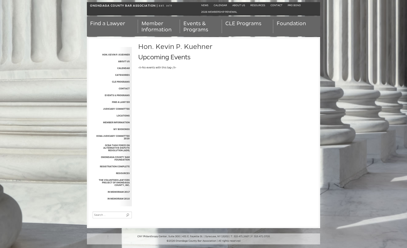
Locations (123, 115)
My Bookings (121, 129)
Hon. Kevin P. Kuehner (116, 54)
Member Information (116, 122)
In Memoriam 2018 (118, 198)
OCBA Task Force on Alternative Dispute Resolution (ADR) (116, 148)
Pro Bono (294, 5)
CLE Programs (243, 23)
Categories (122, 75)
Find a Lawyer (107, 23)
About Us (238, 5)
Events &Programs (195, 27)
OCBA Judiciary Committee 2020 (113, 137)
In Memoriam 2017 (119, 192)
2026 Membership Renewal (219, 12)
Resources (257, 5)
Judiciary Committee (116, 109)
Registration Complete (115, 166)
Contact (276, 5)
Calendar (220, 5)
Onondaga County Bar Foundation (115, 158)
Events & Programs (117, 95)
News (204, 5)
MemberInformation (156, 27)
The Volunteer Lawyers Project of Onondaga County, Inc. (114, 182)
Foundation (291, 23)
